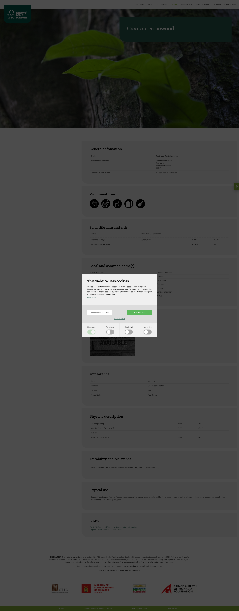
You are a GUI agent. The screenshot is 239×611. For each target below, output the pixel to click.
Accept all (139, 312)
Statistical (129, 327)
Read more (91, 297)
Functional (110, 327)
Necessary (91, 327)
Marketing (147, 327)
